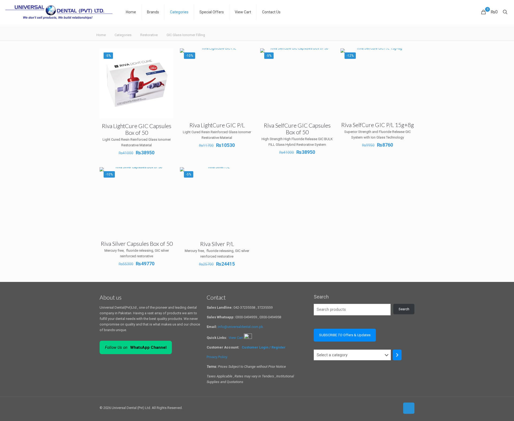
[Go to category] (397, 355)
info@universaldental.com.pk (240, 327)
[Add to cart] (246, 56)
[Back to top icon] (408, 408)
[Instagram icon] (396, 407)
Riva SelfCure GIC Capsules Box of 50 (297, 128)
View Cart (236, 338)
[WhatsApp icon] (379, 407)
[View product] (166, 56)
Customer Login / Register (264, 347)
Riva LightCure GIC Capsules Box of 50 (136, 129)
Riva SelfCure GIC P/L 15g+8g (377, 124)
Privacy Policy (217, 357)
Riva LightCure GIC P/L (217, 125)
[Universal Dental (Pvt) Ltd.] (58, 12)
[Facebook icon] (385, 407)
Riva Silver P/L (217, 243)
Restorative (149, 35)
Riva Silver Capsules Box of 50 (137, 243)
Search (321, 297)
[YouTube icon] (390, 407)
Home (101, 35)
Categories (123, 35)
